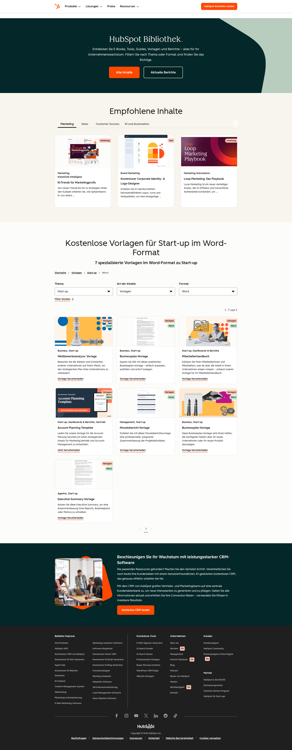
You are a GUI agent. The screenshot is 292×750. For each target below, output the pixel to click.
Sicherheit (154, 738)
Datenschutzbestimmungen (108, 738)
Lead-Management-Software (107, 693)
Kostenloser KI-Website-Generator (66, 673)
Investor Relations (181, 659)
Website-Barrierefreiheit (179, 738)
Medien (173, 682)
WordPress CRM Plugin (148, 670)
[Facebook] (116, 716)
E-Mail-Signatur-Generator (150, 643)
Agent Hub (60, 665)
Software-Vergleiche (103, 648)
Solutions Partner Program (216, 691)
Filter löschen (62, 299)
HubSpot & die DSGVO (214, 680)
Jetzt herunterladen (69, 450)
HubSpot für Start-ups (214, 696)
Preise (111, 6)
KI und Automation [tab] (137, 124)
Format (184, 283)
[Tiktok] (175, 716)
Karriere (177, 648)
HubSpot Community (214, 648)
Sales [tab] (84, 124)
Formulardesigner (101, 670)
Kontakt (174, 693)
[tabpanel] (146, 171)
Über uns (174, 643)
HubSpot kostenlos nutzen (219, 6)
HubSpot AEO (61, 648)
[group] (83, 171)
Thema (59, 283)
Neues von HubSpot (179, 676)
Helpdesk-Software (102, 682)
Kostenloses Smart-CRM (104, 654)
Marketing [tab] (67, 124)
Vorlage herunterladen (70, 378)
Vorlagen (76, 272)
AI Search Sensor (145, 654)
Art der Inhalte (126, 283)
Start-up (92, 272)
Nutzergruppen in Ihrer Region (218, 656)
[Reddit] (165, 716)
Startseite (60, 272)
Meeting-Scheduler (102, 676)
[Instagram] (126, 716)
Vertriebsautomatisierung (105, 687)
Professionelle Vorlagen (148, 659)
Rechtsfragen (78, 738)
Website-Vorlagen (145, 676)
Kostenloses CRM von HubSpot (69, 654)
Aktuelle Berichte (163, 72)
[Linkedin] (156, 716)
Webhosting (60, 692)
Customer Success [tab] (107, 124)
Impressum (136, 738)
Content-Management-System (69, 686)
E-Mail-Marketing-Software (68, 703)
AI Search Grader (145, 648)
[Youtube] (136, 716)
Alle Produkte (61, 643)
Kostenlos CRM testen (135, 610)
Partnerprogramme (213, 685)
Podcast (174, 670)
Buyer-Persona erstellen (148, 665)
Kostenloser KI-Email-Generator (108, 659)
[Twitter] (146, 716)
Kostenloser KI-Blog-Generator (108, 665)
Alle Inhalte (124, 72)
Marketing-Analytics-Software (107, 643)
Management (176, 654)
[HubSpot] (57, 6)
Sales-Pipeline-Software (104, 698)
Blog (172, 665)
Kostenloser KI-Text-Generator (69, 659)
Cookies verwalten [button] (210, 738)
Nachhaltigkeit (180, 687)
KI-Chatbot (60, 681)
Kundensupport (211, 643)
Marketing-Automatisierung (68, 698)
